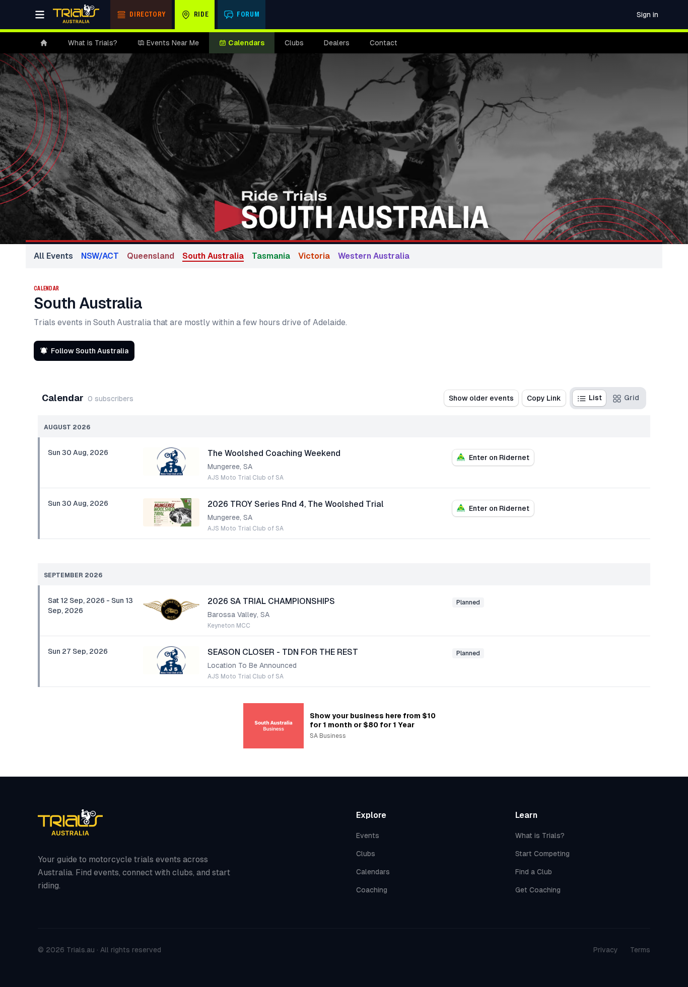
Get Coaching (538, 890)
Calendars (246, 43)
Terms (640, 950)
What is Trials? (92, 43)
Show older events (481, 398)
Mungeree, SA (230, 467)
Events (367, 835)
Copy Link (544, 398)
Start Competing (542, 854)
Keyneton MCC (229, 625)
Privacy (605, 950)
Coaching (371, 890)
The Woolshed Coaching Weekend (274, 453)
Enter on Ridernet (499, 457)
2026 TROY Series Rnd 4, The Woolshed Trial (296, 504)
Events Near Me (173, 43)
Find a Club (533, 872)
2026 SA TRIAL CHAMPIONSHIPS (271, 601)
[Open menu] (40, 14)
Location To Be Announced (252, 665)
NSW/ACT (100, 256)
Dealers (337, 43)
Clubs (294, 43)
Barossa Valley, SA (238, 615)
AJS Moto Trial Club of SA (246, 477)
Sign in (647, 15)
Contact (383, 43)
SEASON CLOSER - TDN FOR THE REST (283, 652)
